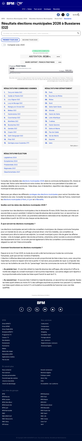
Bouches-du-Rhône (55, 96)
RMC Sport (44, 413)
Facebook (21, 309)
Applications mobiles (8, 357)
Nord (50, 103)
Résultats (56, 9)
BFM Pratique (45, 329)
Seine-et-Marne (54, 128)
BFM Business (45, 394)
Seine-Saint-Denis (55, 107)
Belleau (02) (12, 110)
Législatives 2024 (10, 157)
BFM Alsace (44, 399)
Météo (4, 348)
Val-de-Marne (54, 136)
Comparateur (45, 326)
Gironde (51, 110)
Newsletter (45, 309)
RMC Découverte (7, 419)
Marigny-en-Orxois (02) (16, 107)
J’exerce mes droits (8, 381)
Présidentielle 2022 (11, 165)
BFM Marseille (45, 408)
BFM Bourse (6, 396)
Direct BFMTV (6, 323)
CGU (42, 381)
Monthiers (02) (13, 121)
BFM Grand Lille (7, 405)
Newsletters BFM (7, 354)
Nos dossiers (6, 340)
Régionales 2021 (10, 168)
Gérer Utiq (44, 378)
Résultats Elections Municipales (41, 18)
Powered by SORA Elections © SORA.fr (40, 295)
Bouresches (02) (13, 125)
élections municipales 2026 (33, 181)
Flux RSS (37, 309)
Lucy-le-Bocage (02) (15, 103)
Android (60, 309)
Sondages (47, 9)
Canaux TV (5, 337)
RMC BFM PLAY (7, 416)
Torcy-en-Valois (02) (15, 92)
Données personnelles (8, 375)
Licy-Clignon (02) (14, 99)
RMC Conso (44, 419)
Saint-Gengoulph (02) (15, 136)
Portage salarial (46, 337)
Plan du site (5, 359)
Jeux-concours (45, 340)
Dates (30, 9)
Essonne (52, 139)
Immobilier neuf (45, 334)
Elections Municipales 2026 (17, 18)
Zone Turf (44, 421)
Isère (50, 143)
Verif (42, 424)
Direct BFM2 (6, 326)
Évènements (6, 343)
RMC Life (43, 416)
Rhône (51, 99)
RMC (3, 413)
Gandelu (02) (12, 128)
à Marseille (39, 199)
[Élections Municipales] (14, 3)
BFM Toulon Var (45, 410)
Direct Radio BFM (7, 329)
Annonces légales (46, 346)
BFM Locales (6, 399)
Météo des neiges (7, 351)
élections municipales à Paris (15, 199)
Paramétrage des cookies (10, 378)
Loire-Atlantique (54, 118)
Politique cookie (45, 375)
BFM (23, 9)
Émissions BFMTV (7, 332)
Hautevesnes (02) (14, 114)
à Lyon (29, 199)
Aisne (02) (58, 18)
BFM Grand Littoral (46, 405)
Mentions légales (46, 372)
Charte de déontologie (8, 383)
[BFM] (3, 3)
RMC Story (5, 421)
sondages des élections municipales (43, 194)
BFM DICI (43, 402)
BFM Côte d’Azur (7, 402)
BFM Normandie (7, 410)
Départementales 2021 (12, 172)
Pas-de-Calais (54, 132)
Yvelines (52, 121)
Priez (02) (11, 139)
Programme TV (6, 334)
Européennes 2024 (10, 161)
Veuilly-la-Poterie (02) (15, 96)
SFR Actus (5, 424)
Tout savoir (38, 9)
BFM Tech (44, 396)
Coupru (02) (12, 132)
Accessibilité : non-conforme (49, 383)
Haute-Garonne (54, 125)
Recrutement (6, 372)
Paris (50, 92)
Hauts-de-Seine (54, 114)
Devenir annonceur (46, 370)
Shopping (44, 332)
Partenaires (5, 346)
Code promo (44, 323)
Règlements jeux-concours (49, 343)
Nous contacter (6, 370)
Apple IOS (53, 309)
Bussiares (67, 18)
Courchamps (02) (14, 118)
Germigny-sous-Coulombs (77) (18, 143)
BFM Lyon (5, 408)
